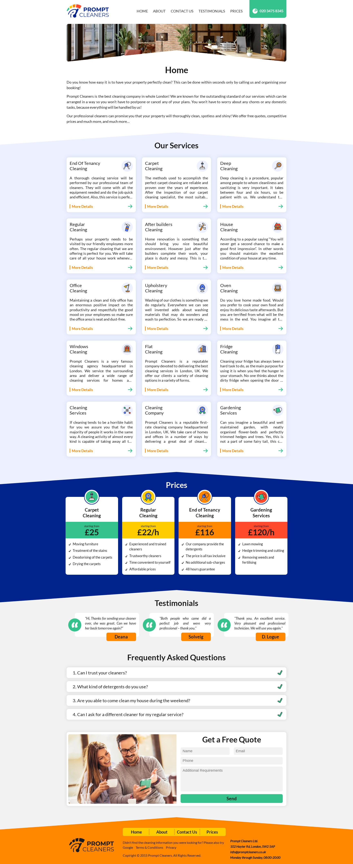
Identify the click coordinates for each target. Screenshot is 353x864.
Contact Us (182, 11)
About (159, 11)
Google (128, 847)
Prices (236, 11)
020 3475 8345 (271, 11)
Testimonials (212, 11)
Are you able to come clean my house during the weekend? (133, 700)
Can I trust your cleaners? (102, 672)
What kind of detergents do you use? (112, 686)
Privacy (171, 847)
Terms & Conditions (149, 847)
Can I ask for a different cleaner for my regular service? (130, 714)
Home (142, 11)
